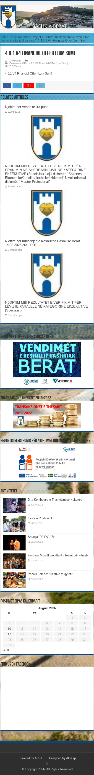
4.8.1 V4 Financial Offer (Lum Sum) (28, 73)
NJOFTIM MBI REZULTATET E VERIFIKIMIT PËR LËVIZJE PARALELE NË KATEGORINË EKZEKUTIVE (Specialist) (46, 306)
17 (9, 634)
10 (9, 629)
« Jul (6, 650)
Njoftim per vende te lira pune (26, 107)
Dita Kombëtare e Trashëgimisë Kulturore (55, 499)
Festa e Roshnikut (40, 518)
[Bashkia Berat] (47, 16)
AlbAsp (71, 758)
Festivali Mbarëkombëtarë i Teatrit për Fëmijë (58, 555)
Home (4, 37)
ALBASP (41, 758)
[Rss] (47, 764)
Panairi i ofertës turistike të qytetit (50, 574)
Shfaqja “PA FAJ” (39, 537)
